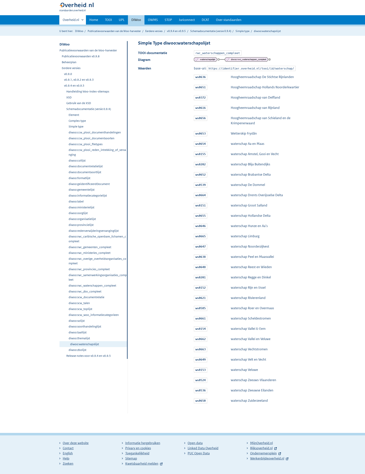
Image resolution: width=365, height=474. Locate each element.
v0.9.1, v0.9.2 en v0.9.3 (79, 79)
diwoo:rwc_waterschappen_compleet (92, 285)
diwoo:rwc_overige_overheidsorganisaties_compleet (97, 261)
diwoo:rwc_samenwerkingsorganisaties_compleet (98, 277)
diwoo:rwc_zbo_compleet (85, 291)
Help (66, 458)
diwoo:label (76, 201)
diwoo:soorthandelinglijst (85, 326)
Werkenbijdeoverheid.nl (267, 458)
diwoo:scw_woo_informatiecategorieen (94, 315)
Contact (68, 448)
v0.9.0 (68, 74)
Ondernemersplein (263, 453)
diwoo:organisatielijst (82, 219)
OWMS (153, 20)
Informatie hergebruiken (142, 443)
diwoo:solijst (77, 321)
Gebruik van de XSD (78, 103)
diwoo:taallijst (77, 332)
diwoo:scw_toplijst (80, 309)
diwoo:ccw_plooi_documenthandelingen (95, 132)
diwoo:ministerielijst (81, 207)
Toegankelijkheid (137, 453)
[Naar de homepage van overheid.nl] (76, 6)
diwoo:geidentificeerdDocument (89, 184)
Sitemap (131, 458)
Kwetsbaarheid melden (141, 463)
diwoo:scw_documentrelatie (86, 297)
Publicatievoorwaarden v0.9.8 (81, 56)
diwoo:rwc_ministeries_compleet (89, 253)
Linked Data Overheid (203, 448)
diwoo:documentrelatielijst (86, 166)
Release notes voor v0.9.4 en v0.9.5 (88, 356)
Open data (195, 443)
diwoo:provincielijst (81, 225)
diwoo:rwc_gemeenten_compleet (90, 247)
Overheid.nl (71, 21)
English (68, 453)
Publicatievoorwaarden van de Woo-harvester (114, 31)
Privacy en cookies (138, 448)
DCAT (205, 20)
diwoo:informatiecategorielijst (88, 195)
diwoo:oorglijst (78, 213)
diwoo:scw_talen (79, 303)
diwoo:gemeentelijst (81, 189)
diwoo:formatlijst (79, 178)
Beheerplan (69, 62)
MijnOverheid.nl (261, 443)
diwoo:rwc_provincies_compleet (89, 269)
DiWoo (136, 20)
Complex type (77, 121)
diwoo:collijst (77, 160)
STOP (168, 20)
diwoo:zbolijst (77, 350)
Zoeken (68, 463)
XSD (68, 97)
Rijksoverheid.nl (261, 448)
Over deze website (76, 443)
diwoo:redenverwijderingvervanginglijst (94, 231)
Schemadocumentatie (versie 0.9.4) (210, 31)
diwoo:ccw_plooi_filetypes (85, 144)
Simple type (242, 31)
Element (74, 115)
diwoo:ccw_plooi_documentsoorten (91, 138)
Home (93, 20)
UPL (122, 20)
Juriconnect (187, 20)
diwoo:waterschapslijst (84, 344)
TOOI (108, 20)
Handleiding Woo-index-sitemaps (87, 91)
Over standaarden (228, 20)
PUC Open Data (199, 453)
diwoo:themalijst (79, 338)
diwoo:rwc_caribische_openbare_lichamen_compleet (97, 239)
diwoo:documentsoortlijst (85, 172)
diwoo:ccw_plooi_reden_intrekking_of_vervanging (97, 152)
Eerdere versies (154, 31)
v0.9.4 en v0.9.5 (176, 31)
